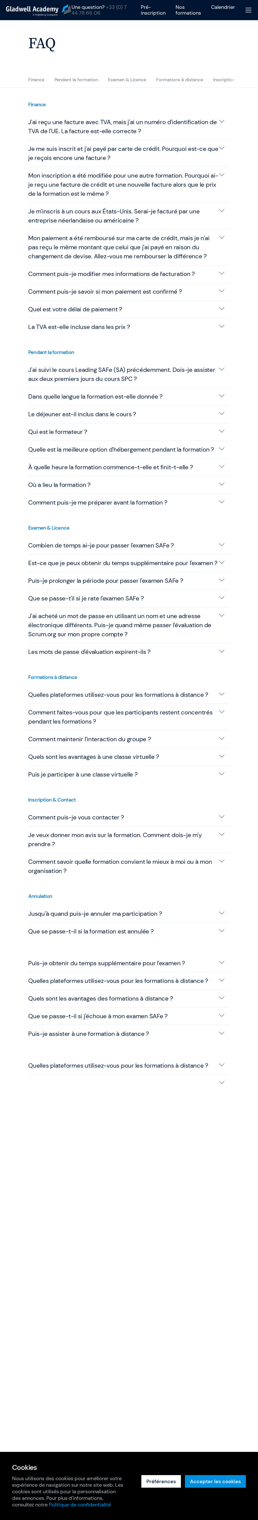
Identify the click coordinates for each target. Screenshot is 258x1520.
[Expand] (129, 1082)
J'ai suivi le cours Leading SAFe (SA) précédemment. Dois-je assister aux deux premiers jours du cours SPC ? (121, 374)
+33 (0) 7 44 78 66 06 (99, 10)
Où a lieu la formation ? (59, 485)
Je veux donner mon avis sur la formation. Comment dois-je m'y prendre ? (115, 839)
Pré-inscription (153, 10)
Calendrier (223, 7)
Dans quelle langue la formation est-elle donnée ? (95, 396)
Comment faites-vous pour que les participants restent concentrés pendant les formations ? (120, 716)
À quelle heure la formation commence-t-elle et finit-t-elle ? (110, 467)
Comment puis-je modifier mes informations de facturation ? (111, 274)
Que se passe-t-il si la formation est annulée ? (91, 931)
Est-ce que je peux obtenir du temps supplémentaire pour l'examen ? (122, 563)
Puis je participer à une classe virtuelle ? (83, 774)
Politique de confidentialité (80, 1504)
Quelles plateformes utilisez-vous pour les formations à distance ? (118, 695)
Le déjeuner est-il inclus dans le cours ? (82, 414)
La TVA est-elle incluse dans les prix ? (79, 327)
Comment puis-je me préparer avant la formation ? (97, 502)
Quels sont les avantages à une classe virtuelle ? (93, 757)
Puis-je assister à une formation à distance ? (88, 1034)
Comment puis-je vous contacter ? (76, 817)
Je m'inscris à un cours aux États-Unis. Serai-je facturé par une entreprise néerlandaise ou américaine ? (114, 215)
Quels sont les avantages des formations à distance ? (100, 998)
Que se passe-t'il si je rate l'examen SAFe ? (86, 598)
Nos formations (188, 10)
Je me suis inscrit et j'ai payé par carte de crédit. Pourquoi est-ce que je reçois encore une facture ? (123, 153)
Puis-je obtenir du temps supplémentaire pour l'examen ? (106, 963)
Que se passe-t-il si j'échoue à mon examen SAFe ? (98, 1016)
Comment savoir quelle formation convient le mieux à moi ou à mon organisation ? (120, 866)
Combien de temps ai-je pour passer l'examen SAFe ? (101, 545)
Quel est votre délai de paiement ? (75, 309)
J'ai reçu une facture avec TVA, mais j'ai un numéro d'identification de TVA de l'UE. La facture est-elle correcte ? (122, 126)
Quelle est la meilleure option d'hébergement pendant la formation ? (121, 449)
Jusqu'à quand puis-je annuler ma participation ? (95, 914)
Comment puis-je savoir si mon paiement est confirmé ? (105, 291)
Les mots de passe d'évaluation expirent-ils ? (89, 652)
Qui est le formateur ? (57, 432)
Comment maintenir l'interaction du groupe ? (89, 739)
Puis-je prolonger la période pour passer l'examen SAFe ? (105, 581)
